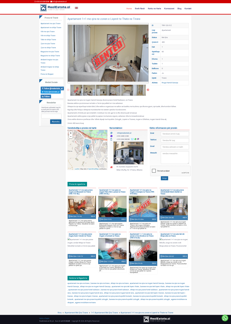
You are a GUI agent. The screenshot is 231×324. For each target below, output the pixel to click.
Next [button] (148, 90)
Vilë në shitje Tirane (48, 36)
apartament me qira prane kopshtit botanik (115, 296)
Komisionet (169, 8)
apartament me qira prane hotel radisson (84, 290)
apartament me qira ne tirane (79, 283)
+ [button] (71, 133)
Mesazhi (153, 153)
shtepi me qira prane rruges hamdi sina (119, 293)
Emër (152, 133)
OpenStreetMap (93, 169)
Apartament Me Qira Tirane (76, 313)
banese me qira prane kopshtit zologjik (124, 299)
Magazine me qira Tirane (50, 52)
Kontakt (188, 8)
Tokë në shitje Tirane (48, 40)
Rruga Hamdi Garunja (170, 83)
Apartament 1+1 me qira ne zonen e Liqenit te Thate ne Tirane (147, 313)
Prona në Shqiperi (47, 74)
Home (129, 8)
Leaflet (77, 169)
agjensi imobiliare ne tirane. (85, 303)
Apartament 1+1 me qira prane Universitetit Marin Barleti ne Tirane (172, 192)
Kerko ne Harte (154, 8)
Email (152, 146)
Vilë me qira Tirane (48, 32)
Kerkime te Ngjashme (78, 278)
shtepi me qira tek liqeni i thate (177, 286)
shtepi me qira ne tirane (120, 283)
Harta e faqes (44, 318)
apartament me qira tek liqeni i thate (125, 286)
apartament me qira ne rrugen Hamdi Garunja (147, 283)
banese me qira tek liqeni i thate (152, 286)
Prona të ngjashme (77, 184)
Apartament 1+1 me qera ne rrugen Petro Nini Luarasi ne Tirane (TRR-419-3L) (112, 192)
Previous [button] (68, 90)
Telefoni (153, 140)
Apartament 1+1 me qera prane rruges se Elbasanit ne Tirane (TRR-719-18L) (81, 192)
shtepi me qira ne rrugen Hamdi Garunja (95, 286)
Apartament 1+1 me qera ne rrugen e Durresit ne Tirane (110, 235)
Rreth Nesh (140, 8)
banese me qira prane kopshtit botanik (148, 296)
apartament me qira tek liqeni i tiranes (149, 293)
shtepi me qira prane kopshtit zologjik (155, 299)
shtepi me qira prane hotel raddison (144, 290)
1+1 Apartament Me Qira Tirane (104, 313)
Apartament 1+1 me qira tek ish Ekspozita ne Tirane (172, 235)
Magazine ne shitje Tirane (50, 56)
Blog (179, 8)
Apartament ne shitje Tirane (51, 28)
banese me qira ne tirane (100, 283)
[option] (76, 90)
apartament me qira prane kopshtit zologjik (91, 299)
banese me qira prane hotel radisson (115, 290)
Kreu (60, 313)
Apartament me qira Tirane (50, 23)
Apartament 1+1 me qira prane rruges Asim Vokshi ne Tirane (80, 235)
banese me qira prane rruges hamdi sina (87, 293)
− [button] (71, 136)
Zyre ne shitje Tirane (48, 48)
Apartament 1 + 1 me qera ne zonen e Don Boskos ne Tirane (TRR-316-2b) (141, 236)
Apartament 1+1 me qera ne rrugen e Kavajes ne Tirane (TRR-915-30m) (142, 192)
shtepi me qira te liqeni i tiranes (86, 296)
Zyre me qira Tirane (48, 44)
